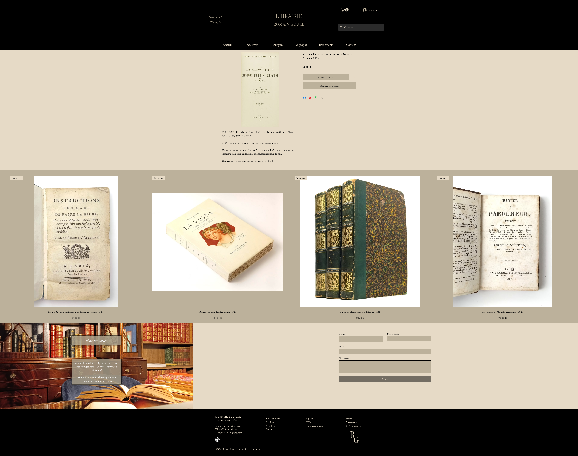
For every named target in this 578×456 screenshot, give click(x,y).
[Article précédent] (2, 242)
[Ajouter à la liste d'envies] (353, 77)
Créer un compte (354, 426)
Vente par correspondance (227, 420)
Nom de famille (393, 334)
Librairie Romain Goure (228, 416)
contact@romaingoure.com (228, 432)
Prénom (342, 334)
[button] (345, 10)
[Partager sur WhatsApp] (316, 98)
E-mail (341, 346)
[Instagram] (217, 439)
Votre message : (345, 358)
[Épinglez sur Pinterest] (310, 98)
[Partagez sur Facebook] (304, 98)
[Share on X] (321, 98)
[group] (289, 248)
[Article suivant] (576, 242)
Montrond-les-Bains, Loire (228, 426)
